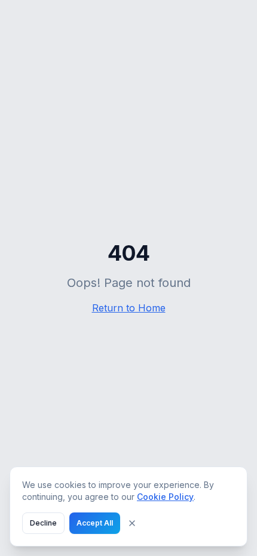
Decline (43, 522)
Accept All (95, 522)
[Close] (132, 523)
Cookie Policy (165, 497)
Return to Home (129, 308)
